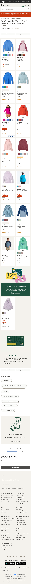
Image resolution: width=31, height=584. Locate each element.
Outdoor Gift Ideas (6, 510)
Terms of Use (8, 574)
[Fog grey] (12, 120)
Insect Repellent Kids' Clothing (11, 401)
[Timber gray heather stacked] (10, 55)
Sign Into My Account (7, 495)
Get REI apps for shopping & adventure (15, 560)
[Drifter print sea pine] (21, 154)
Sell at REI (3, 535)
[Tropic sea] (27, 154)
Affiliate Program (5, 537)
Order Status (19, 495)
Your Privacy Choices (21, 574)
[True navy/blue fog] (18, 220)
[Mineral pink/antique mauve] (18, 55)
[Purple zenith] (8, 55)
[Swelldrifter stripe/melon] (7, 154)
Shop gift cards (15, 293)
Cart (25, 5)
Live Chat (3, 550)
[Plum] (19, 154)
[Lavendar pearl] (3, 186)
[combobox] (15, 9)
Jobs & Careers (5, 531)
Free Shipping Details (21, 512)
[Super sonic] (20, 120)
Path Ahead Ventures (21, 524)
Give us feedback (12, 451)
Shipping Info (19, 503)
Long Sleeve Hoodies (9, 410)
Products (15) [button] (6, 28)
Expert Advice (15, 28)
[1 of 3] (7, 117)
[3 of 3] (8, 117)
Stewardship (19, 539)
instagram (7, 556)
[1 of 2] (22, 52)
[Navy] (10, 120)
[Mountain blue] (18, 120)
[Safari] (22, 55)
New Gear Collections (7, 520)
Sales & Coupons (20, 510)
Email (2, 460)
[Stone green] (5, 186)
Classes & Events (20, 520)
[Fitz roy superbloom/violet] (22, 253)
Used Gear (4, 522)
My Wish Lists (4, 499)
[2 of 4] (7, 52)
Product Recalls (9, 580)
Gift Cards (3, 512)
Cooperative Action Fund (22, 533)
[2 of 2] (23, 52)
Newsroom (19, 535)
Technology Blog (20, 537)
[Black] (20, 55)
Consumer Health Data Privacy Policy (15, 578)
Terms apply (21, 290)
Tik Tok (10, 556)
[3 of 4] (8, 52)
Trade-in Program (5, 524)
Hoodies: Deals (7, 380)
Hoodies (6, 391)
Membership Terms (7, 582)
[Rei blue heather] (4, 55)
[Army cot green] (20, 87)
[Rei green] (6, 55)
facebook (14, 556)
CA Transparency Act (20, 580)
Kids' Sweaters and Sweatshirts (14, 18)
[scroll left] (2, 55)
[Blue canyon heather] (18, 87)
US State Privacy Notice (20, 576)
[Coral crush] (20, 186)
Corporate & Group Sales (7, 539)
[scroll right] (14, 55)
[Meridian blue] (18, 186)
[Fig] (25, 154)
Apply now (7, 363)
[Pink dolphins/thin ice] (20, 253)
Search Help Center (6, 545)
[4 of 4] (9, 52)
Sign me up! (15, 467)
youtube (21, 556)
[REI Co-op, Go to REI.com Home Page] (3, 5)
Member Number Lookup (8, 518)
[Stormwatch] (22, 120)
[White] (6, 120)
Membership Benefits (7, 501)
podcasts (24, 556)
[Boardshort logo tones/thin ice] (5, 154)
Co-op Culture (5, 533)
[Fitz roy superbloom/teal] (18, 253)
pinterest (17, 556)
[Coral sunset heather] (12, 55)
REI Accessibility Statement (21, 582)
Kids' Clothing (4, 18)
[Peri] (8, 120)
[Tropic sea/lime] (20, 220)
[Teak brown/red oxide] (24, 55)
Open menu (28, 5)
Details (21, 457)
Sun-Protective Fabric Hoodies (11, 396)
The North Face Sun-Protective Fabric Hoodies (13, 386)
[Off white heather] (23, 154)
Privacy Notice (8, 576)
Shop (8, 5)
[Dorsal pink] (3, 154)
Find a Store (4, 547)
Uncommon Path (20, 522)
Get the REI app (15, 441)
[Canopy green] (5, 87)
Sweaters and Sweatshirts (10, 405)
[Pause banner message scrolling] (29, 13)
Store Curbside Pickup (22, 501)
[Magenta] (4, 120)
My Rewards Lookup (6, 497)
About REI (18, 531)
